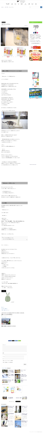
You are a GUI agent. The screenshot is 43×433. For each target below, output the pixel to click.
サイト (4, 358)
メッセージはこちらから (35, 43)
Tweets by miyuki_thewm (33, 164)
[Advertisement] (14, 14)
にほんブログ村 (3, 317)
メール (4, 356)
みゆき (26, 25)
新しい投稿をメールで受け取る (8, 362)
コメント (4, 344)
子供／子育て (4, 368)
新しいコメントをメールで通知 (8, 360)
